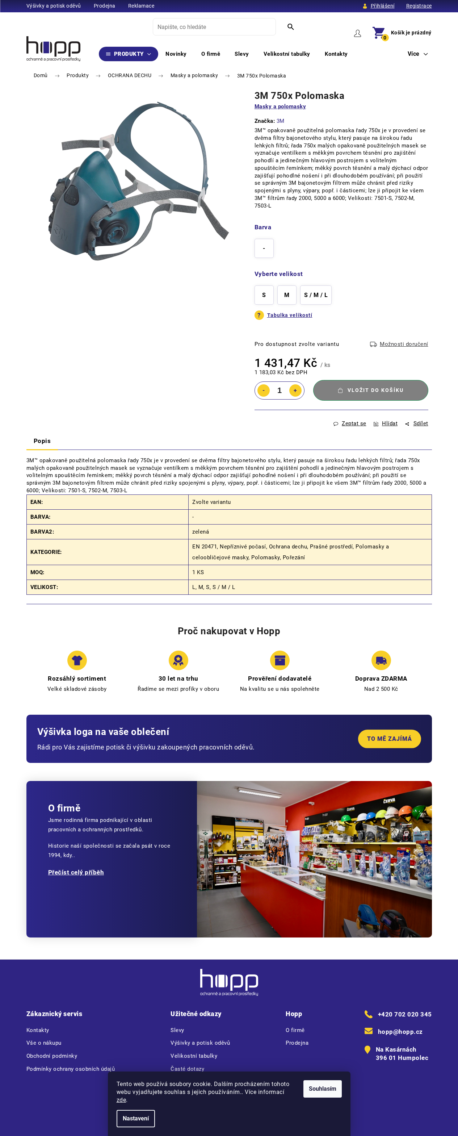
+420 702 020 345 (405, 1014)
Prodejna (104, 6)
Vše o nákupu (44, 1043)
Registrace (419, 6)
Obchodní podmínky (51, 1056)
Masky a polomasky (280, 106)
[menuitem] (129, 54)
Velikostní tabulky (194, 1056)
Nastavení (136, 1118)
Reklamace (141, 6)
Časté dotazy (187, 1069)
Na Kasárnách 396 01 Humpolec (402, 1054)
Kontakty (37, 1030)
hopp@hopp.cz (400, 1031)
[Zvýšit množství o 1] (295, 390)
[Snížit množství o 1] (263, 390)
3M (281, 121)
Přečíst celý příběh (76, 872)
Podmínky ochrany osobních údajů (70, 1069)
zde (121, 1100)
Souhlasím (322, 1088)
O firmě (295, 1030)
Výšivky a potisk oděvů (53, 6)
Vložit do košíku (376, 390)
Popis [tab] (42, 440)
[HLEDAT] (291, 27)
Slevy (177, 1030)
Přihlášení (383, 6)
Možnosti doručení (404, 344)
